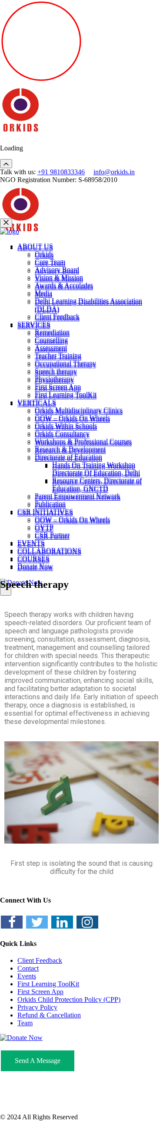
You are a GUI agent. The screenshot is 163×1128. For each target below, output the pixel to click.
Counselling (51, 339)
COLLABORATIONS (49, 550)
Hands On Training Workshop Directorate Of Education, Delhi (96, 468)
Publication (50, 503)
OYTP (44, 527)
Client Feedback (57, 316)
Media (43, 293)
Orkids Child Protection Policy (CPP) (68, 999)
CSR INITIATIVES (45, 511)
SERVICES (33, 324)
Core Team (50, 261)
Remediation (52, 332)
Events (26, 976)
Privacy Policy (37, 1007)
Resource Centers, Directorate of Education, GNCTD (97, 484)
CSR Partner (52, 534)
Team (25, 1023)
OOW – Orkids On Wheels (72, 417)
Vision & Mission (59, 277)
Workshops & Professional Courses (83, 441)
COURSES (33, 558)
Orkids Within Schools (66, 425)
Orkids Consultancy (62, 433)
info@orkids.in (114, 172)
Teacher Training (58, 355)
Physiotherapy (54, 378)
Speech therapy (56, 371)
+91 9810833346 (61, 172)
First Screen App (58, 386)
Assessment (51, 347)
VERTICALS (36, 402)
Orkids (44, 254)
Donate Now (35, 566)
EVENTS (31, 542)
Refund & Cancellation (49, 1015)
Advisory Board (57, 269)
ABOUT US (35, 246)
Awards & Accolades (64, 285)
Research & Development (70, 449)
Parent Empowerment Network (77, 495)
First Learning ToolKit (65, 394)
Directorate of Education (68, 456)
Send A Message (37, 1060)
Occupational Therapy (65, 363)
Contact (28, 968)
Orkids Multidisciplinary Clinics (79, 410)
